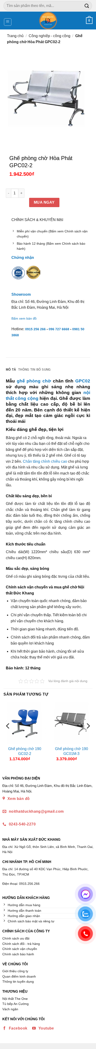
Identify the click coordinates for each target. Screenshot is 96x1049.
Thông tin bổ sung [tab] (34, 369)
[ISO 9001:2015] (18, 276)
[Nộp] (87, 5)
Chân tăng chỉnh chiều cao (45, 461)
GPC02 (82, 381)
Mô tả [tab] (11, 369)
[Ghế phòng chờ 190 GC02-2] (24, 723)
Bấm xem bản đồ (24, 318)
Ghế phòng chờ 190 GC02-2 (24, 751)
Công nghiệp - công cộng (49, 36)
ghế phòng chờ (34, 381)
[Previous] (8, 735)
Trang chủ (15, 36)
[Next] (87, 735)
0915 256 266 (35, 329)
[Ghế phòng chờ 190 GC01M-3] (71, 723)
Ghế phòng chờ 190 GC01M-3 (71, 751)
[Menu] (8, 22)
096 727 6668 (59, 329)
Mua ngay (44, 202)
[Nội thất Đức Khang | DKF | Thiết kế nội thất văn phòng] (48, 20)
